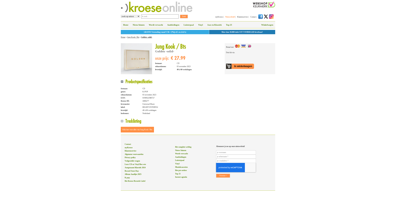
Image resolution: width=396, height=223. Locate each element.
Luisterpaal (189, 25)
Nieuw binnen (138, 25)
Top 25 (229, 25)
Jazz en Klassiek (214, 25)
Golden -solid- (146, 37)
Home (125, 25)
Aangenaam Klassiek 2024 (135, 167)
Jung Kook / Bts (133, 37)
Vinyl (200, 25)
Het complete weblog (183, 147)
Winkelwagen (267, 25)
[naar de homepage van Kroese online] (156, 12)
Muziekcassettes (181, 167)
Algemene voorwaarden (134, 154)
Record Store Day (132, 171)
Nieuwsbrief (230, 17)
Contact (253, 17)
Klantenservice (242, 17)
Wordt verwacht (156, 25)
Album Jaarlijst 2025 (133, 174)
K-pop (127, 178)
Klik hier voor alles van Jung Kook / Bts (137, 130)
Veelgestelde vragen (132, 161)
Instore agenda (181, 177)
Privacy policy (130, 157)
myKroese (219, 17)
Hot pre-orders (181, 170)
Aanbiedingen (173, 25)
